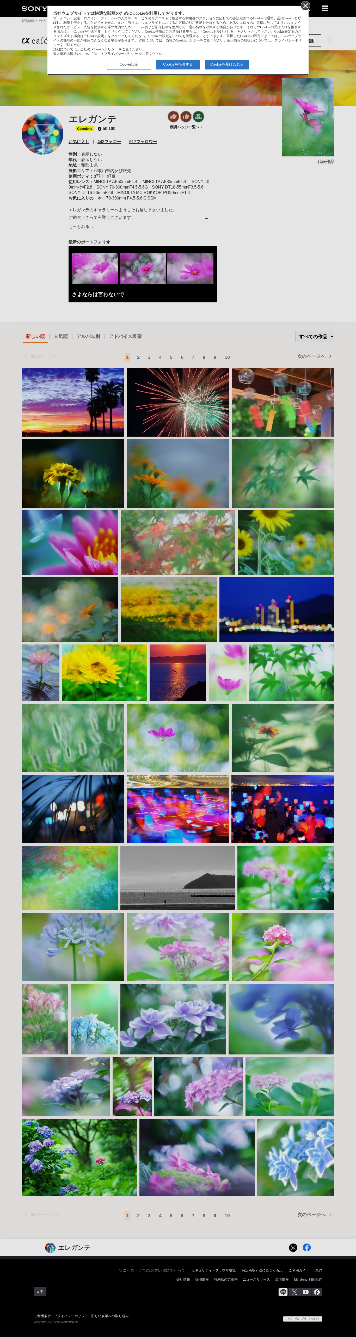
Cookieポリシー (106, 49)
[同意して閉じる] (305, 5)
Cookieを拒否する (178, 64)
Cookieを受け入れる (227, 64)
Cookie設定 (129, 64)
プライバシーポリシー (121, 54)
